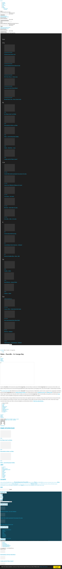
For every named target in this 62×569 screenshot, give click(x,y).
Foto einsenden (4, 543)
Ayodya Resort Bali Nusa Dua (10, 233)
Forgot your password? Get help (5, 27)
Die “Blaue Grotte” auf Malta (10, 114)
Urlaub (38, 485)
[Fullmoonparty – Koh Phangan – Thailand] (9, 339)
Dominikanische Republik (8, 52)
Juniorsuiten (49, 482)
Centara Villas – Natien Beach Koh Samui (12, 309)
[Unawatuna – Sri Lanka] (9, 193)
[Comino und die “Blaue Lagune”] (9, 156)
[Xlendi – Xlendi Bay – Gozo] (9, 145)
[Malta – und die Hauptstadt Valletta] (9, 133)
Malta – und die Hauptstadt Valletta (11, 136)
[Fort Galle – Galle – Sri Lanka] (9, 216)
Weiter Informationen (44, 566)
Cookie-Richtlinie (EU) (5, 546)
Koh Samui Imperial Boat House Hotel (12, 320)
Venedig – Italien (7, 270)
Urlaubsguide (2, 425)
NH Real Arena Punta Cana (9, 54)
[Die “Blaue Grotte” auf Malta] (9, 111)
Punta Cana (34, 483)
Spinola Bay (4, 410)
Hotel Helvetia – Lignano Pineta (10, 282)
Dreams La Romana (31, 482)
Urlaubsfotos (40, 485)
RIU (42, 483)
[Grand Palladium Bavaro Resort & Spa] (9, 62)
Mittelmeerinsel (4, 406)
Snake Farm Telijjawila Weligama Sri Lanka (13, 185)
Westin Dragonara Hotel (20, 392)
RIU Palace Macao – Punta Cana (11, 76)
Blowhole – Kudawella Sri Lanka (11, 207)
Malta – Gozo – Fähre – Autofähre (10, 419)
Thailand (3, 7)
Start (1, 350)
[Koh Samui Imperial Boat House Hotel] (9, 317)
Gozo (3, 404)
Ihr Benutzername (12, 24)
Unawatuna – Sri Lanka (9, 196)
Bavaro (5, 482)
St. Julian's (4, 411)
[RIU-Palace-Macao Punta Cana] (2, 522)
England (3, 470)
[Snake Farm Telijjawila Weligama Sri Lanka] (9, 182)
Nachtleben (4, 407)
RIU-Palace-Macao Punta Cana (6, 524)
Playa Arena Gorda (9, 483)
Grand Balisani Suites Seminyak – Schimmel (13, 244)
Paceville (3, 408)
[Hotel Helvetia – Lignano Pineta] (9, 279)
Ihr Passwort (11, 25)
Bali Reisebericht (5, 468)
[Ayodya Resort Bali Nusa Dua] (9, 230)
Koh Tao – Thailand (8, 331)
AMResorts (1, 482)
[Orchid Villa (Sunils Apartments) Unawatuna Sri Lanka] (2, 516)
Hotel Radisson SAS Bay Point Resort (7, 554)
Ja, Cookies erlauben (57, 567)
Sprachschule (7, 485)
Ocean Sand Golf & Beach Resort (11, 88)
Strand (22, 485)
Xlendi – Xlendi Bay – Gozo (9, 147)
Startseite (3, 2)
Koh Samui (6, 8)
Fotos (35, 482)
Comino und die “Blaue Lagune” (10, 159)
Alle (5, 298)
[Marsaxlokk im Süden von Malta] (9, 122)
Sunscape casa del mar (26, 485)
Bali (2, 222)
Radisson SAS (49, 392)
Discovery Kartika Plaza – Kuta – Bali (12, 256)
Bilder (11, 482)
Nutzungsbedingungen (5, 544)
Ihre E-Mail (11, 19)
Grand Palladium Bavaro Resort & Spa (12, 65)
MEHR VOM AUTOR (11, 428)
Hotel (42, 482)
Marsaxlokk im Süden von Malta (10, 125)
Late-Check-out (55, 482)
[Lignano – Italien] (9, 290)
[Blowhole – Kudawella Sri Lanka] (9, 204)
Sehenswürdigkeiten (5, 409)
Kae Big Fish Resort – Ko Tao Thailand (8, 511)
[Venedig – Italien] (9, 268)
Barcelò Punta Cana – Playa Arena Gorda (12, 99)
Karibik (52, 482)
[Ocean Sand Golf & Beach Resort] (9, 85)
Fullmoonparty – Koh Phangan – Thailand (13, 342)
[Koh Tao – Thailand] (9, 328)
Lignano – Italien (7, 293)
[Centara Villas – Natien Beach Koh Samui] (9, 306)
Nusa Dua (3, 474)
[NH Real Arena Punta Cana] (9, 51)
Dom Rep (3, 3)
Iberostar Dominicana (45, 482)
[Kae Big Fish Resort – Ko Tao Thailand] (2, 509)
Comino (13, 482)
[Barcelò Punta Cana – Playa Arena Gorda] (9, 96)
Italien (3, 6)
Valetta (43, 485)
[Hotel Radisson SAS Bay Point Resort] (2, 552)
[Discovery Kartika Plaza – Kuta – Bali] (9, 253)
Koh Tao (5, 9)
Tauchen (30, 485)
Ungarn (3, 477)
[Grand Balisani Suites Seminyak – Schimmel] (9, 242)
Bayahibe (8, 482)
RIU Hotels (52, 483)
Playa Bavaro (15, 483)
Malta (3, 4)
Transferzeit (35, 485)
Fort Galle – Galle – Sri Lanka (10, 218)
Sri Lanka (3, 5)
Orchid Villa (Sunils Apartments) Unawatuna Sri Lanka (15, 173)
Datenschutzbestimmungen (4, 16)
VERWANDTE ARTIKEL (4, 428)
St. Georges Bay (15, 485)
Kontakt (3, 542)
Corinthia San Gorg (41, 392)
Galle (37, 482)
